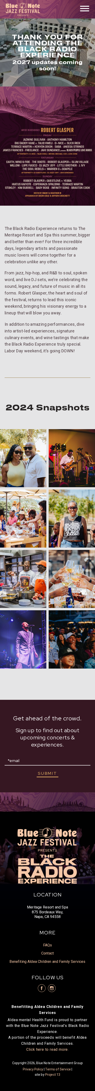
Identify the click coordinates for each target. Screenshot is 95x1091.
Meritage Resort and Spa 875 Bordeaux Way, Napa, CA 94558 (47, 912)
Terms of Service (58, 1069)
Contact (47, 953)
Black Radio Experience (23, 9)
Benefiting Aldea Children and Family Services (47, 961)
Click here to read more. (47, 1049)
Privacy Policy (33, 1069)
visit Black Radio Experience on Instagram (52, 988)
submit (47, 773)
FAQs (47, 945)
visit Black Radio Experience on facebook (41, 988)
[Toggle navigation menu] (85, 8)
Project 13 (52, 1074)
